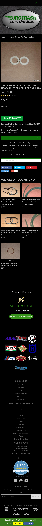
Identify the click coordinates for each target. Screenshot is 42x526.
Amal (21, 421)
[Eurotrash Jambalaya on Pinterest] (21, 481)
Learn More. (16, 132)
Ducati (21, 416)
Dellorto (21, 424)
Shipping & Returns (21, 160)
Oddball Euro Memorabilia (21, 433)
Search (21, 390)
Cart (39, 3)
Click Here (17, 523)
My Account (21, 399)
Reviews (21, 388)
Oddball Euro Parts (21, 430)
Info (21, 138)
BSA (21, 407)
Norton (21, 410)
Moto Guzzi (21, 418)
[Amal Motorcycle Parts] (10, 343)
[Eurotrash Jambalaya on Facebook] (15, 481)
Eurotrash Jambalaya (16, 505)
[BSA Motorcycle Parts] (21, 343)
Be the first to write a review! (21, 316)
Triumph (21, 413)
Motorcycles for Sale (21, 439)
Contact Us (21, 396)
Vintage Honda (21, 427)
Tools (21, 436)
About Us (21, 385)
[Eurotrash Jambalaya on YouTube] (26, 481)
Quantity (4, 106)
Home (3, 37)
